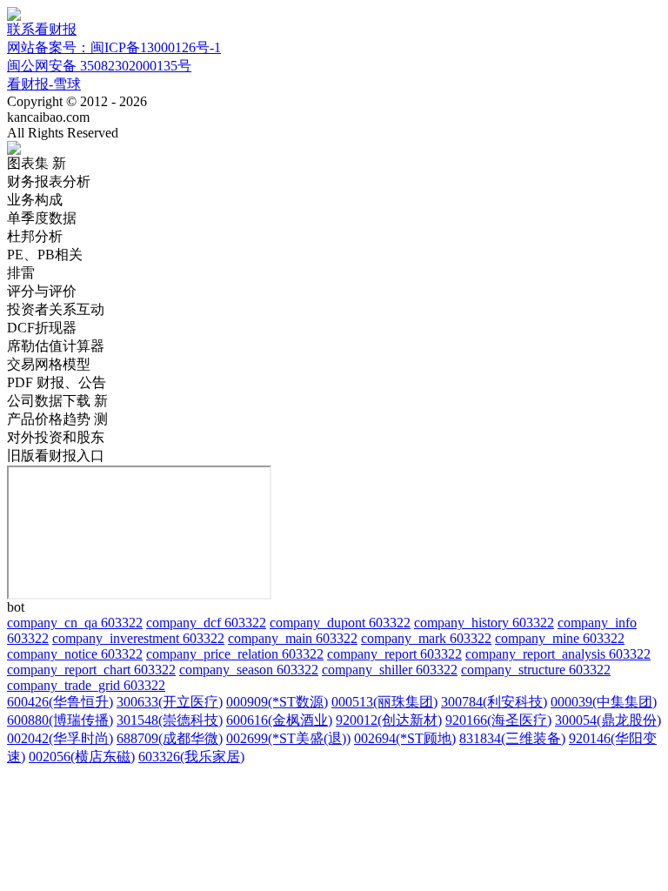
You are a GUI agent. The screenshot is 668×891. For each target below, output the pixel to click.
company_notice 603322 (75, 653)
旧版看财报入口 (55, 455)
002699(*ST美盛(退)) (288, 738)
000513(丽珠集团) (384, 701)
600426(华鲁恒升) (60, 701)
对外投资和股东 (55, 437)
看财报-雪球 (44, 84)
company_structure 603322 (536, 669)
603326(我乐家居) (191, 756)
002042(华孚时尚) (60, 738)
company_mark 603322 (426, 638)
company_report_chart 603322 (91, 669)
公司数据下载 (57, 400)
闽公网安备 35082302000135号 (99, 65)
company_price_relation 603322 (235, 653)
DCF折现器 (42, 327)
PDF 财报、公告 (56, 382)
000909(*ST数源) (277, 701)
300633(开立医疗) (170, 701)
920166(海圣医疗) (498, 720)
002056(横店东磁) (82, 756)
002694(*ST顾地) (405, 738)
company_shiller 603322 (390, 669)
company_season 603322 (248, 669)
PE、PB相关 (45, 254)
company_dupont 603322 (340, 622)
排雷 (21, 272)
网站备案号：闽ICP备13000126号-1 (114, 47)
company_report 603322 (394, 653)
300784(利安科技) (494, 701)
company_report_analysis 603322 (558, 653)
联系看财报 (42, 29)
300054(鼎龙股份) (608, 720)
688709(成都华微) (170, 738)
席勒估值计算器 (55, 345)
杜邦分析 (35, 236)
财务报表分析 (48, 181)
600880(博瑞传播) (60, 720)
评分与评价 (42, 291)
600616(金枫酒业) (279, 720)
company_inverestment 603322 (138, 638)
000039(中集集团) (604, 701)
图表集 (36, 163)
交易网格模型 (48, 364)
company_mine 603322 (560, 638)
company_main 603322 (292, 638)
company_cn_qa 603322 (75, 622)
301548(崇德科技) (170, 720)
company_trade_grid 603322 (86, 685)
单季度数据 (42, 218)
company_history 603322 (484, 622)
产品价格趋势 (57, 419)
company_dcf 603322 (206, 622)
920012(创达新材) (389, 720)
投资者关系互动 (55, 309)
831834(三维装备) (512, 738)
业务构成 (35, 199)
